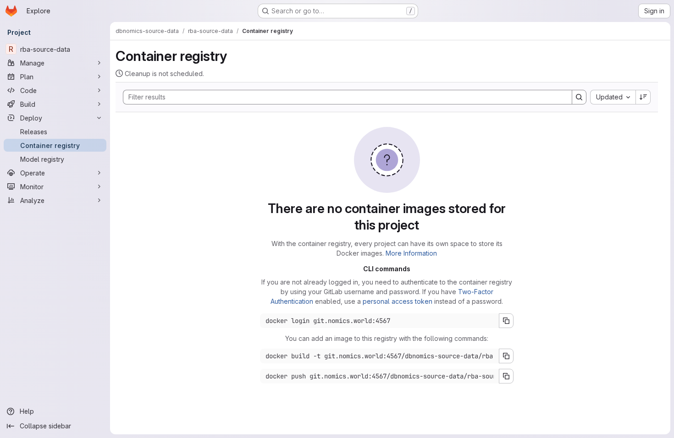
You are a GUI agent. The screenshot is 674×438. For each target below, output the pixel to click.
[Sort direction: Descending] (643, 97)
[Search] (579, 97)
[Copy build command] (506, 356)
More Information (411, 253)
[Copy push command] (506, 376)
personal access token (397, 301)
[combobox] (612, 97)
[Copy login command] (506, 320)
